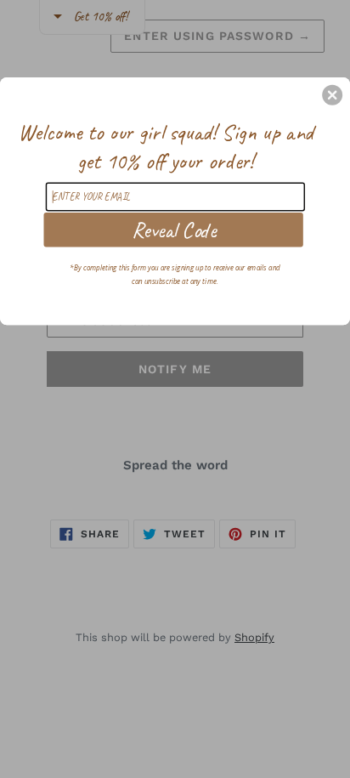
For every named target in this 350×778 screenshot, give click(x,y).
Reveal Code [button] (174, 229)
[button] (332, 94)
